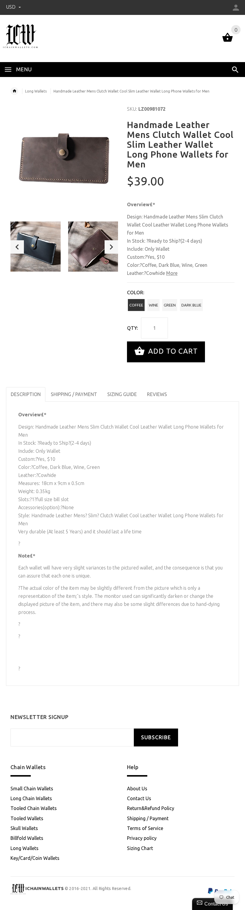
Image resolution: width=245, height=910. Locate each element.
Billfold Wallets (26, 838)
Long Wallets (36, 91)
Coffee (136, 305)
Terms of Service (145, 828)
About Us (137, 788)
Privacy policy (142, 838)
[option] (35, 246)
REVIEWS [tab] (157, 394)
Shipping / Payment (148, 818)
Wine (153, 305)
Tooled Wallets (26, 818)
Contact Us (139, 798)
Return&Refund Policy (150, 808)
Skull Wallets (24, 828)
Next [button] (111, 247)
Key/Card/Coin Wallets (34, 858)
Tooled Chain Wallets (33, 808)
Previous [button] (17, 247)
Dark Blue (191, 305)
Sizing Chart (140, 848)
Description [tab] (26, 394)
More (171, 273)
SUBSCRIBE (156, 737)
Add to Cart (172, 351)
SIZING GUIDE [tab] (122, 394)
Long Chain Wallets (31, 798)
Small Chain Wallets (31, 788)
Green (170, 305)
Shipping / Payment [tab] (74, 394)
